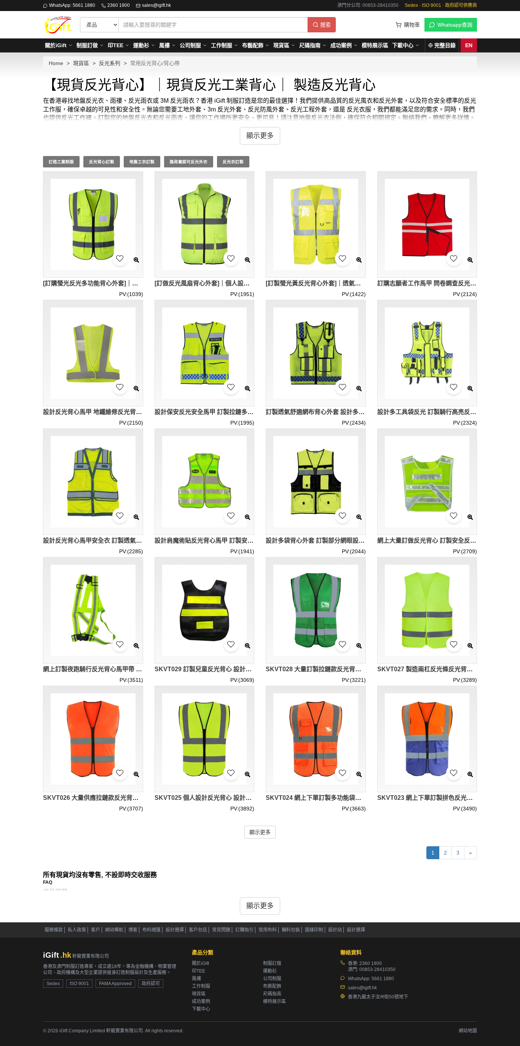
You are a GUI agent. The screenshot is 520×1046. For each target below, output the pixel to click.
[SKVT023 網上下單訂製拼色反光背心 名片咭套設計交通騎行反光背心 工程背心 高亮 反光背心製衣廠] (427, 739)
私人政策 (77, 930)
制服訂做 (87, 45)
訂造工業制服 (61, 161)
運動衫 (141, 45)
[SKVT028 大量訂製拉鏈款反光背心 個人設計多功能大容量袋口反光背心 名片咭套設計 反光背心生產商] (315, 610)
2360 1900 (118, 5)
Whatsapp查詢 (454, 25)
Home (56, 63)
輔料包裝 (291, 930)
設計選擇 (175, 930)
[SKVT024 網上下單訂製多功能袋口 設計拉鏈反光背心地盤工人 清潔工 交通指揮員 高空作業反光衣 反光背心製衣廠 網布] (315, 739)
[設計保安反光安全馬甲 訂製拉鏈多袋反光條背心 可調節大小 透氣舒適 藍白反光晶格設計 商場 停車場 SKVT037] (204, 353)
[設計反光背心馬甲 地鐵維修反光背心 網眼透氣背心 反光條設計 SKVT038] (93, 353)
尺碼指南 (310, 45)
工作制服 (221, 45)
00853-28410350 (377, 969)
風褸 (164, 45)
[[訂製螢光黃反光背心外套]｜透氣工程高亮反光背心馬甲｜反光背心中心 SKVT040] (315, 224)
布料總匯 (151, 930)
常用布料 (267, 930)
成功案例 (341, 45)
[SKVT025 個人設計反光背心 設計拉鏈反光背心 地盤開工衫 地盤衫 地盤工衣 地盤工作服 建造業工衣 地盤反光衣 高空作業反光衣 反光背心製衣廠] (204, 739)
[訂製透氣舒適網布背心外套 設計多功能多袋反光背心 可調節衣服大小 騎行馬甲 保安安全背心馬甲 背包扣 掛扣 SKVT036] (315, 353)
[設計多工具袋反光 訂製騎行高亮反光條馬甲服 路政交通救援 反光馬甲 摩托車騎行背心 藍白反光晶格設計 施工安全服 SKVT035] (427, 353)
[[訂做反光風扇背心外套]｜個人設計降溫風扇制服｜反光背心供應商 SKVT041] (204, 224)
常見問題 (221, 930)
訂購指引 (244, 930)
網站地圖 (468, 1030)
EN (468, 45)
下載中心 (402, 45)
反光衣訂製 (233, 161)
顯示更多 (260, 832)
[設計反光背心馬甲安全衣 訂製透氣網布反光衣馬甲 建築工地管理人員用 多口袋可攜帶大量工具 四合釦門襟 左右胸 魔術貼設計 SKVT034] (93, 481)
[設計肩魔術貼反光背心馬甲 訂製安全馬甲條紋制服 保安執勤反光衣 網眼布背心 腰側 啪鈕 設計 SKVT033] (204, 481)
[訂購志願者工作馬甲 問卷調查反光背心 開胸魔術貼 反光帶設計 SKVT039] (427, 224)
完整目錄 (445, 45)
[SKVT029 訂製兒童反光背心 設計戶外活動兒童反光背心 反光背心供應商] (204, 610)
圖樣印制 (314, 930)
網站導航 (114, 930)
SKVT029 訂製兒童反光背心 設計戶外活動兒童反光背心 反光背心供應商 (253, 669)
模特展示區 (375, 45)
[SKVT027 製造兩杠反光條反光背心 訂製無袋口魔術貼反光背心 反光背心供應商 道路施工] (427, 610)
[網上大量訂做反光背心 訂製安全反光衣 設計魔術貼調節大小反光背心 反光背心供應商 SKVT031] (427, 481)
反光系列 (109, 63)
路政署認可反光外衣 (188, 161)
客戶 (95, 930)
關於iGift (56, 45)
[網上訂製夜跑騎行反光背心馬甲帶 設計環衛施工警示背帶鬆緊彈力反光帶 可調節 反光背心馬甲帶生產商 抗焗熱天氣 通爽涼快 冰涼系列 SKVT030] (93, 610)
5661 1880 (383, 978)
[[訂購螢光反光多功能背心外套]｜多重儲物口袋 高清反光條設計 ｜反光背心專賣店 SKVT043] (93, 224)
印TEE (115, 45)
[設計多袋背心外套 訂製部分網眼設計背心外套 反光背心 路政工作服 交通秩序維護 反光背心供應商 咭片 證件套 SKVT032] (315, 481)
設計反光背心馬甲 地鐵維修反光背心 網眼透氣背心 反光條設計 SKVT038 (142, 412)
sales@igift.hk (156, 5)
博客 (132, 930)
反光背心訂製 (101, 161)
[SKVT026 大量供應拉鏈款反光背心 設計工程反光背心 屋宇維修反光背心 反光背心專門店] (93, 739)
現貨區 (281, 45)
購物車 (412, 25)
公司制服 (190, 45)
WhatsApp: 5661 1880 (72, 5)
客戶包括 (198, 930)
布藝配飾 (252, 45)
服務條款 (54, 930)
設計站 (335, 930)
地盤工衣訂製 (142, 161)
